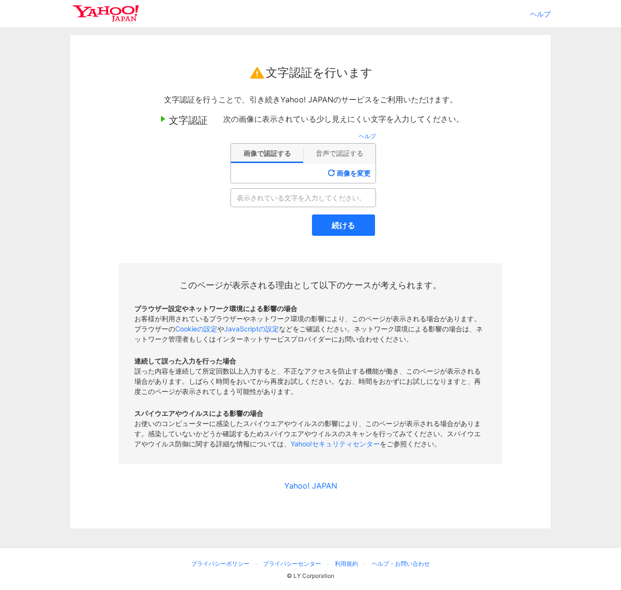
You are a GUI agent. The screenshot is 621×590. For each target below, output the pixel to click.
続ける (343, 225)
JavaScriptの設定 (251, 329)
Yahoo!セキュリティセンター (335, 444)
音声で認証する (339, 153)
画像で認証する (267, 153)
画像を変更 (354, 173)
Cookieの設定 (196, 329)
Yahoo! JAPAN (310, 486)
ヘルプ (540, 14)
